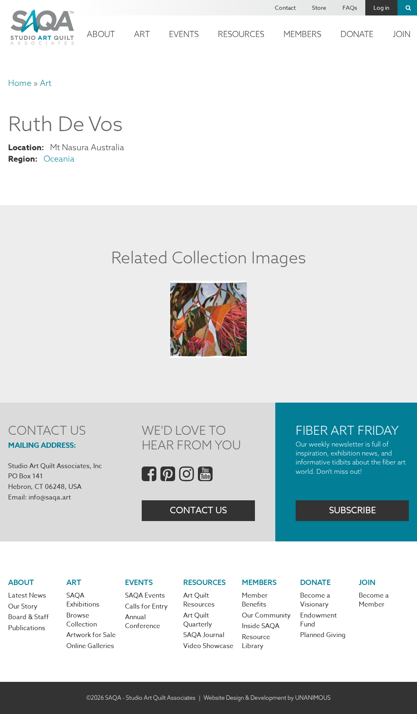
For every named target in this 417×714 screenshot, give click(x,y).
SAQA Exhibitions (82, 600)
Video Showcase (208, 646)
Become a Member (374, 600)
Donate (356, 34)
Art (142, 34)
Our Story (22, 606)
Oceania (59, 158)
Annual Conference (142, 621)
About (101, 34)
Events (184, 34)
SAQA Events (145, 595)
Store (319, 7)
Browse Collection (81, 620)
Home (19, 83)
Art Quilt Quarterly (197, 620)
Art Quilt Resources (199, 600)
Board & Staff (28, 617)
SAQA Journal (203, 635)
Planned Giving (323, 635)
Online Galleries (90, 646)
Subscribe (352, 510)
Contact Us (198, 510)
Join (367, 582)
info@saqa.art (50, 497)
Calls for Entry (146, 606)
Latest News (27, 595)
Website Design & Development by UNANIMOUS (267, 697)
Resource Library (256, 641)
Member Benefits (255, 600)
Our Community (266, 615)
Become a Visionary (315, 600)
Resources (241, 34)
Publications (26, 628)
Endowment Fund (318, 620)
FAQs (349, 7)
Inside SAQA (260, 626)
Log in (381, 7)
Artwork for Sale (91, 635)
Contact (285, 7)
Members (302, 34)
